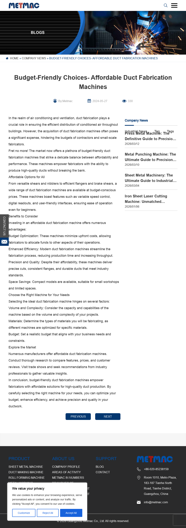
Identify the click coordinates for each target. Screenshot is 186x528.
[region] (47, 502)
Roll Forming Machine (27, 477)
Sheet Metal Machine (26, 466)
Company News (34, 58)
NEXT (108, 416)
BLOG (100, 466)
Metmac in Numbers (68, 477)
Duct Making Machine (26, 472)
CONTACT (103, 472)
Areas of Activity (66, 472)
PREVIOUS (78, 416)
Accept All (71, 512)
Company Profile (66, 466)
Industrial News (136, 131)
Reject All (48, 512)
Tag (157, 131)
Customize (24, 512)
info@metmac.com (156, 502)
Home (14, 58)
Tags (170, 131)
